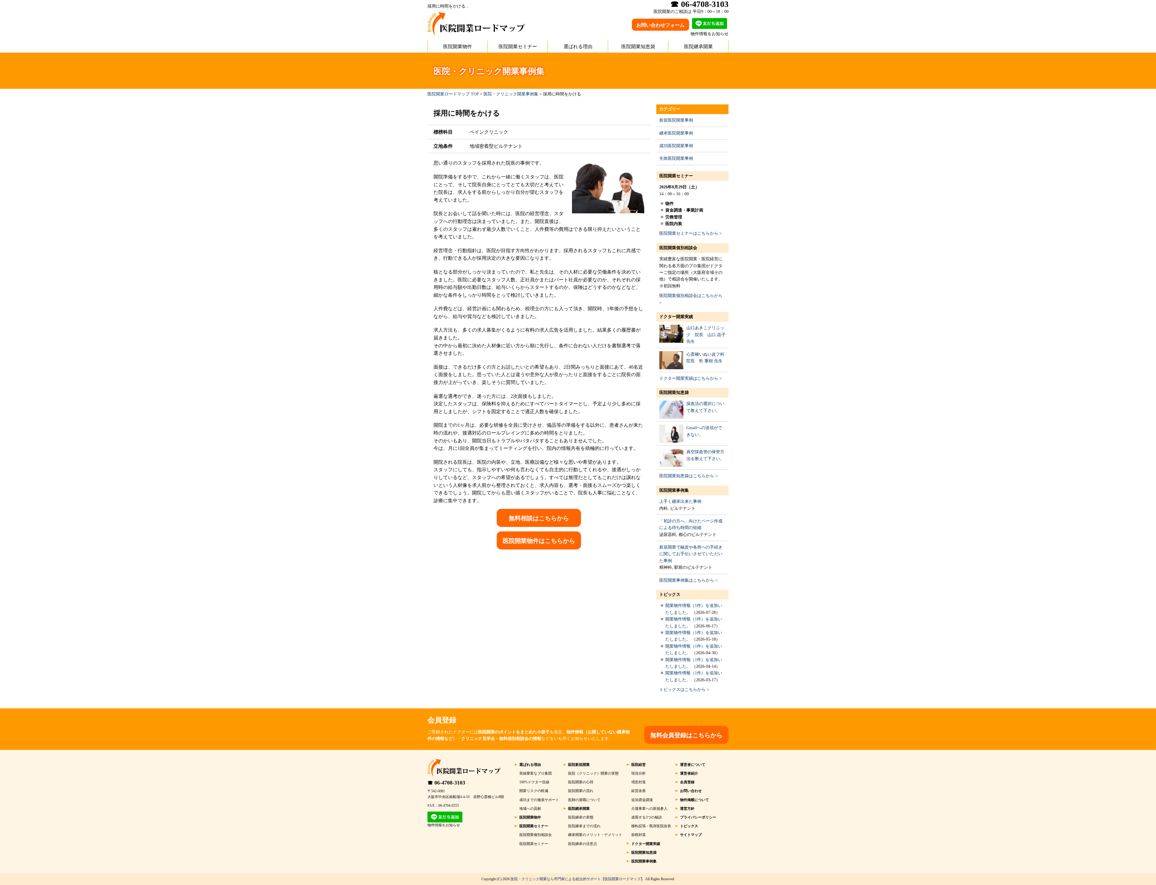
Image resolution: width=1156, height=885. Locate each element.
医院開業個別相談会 (678, 248)
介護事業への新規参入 (649, 808)
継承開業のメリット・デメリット (595, 835)
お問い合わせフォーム (660, 25)
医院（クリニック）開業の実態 (593, 773)
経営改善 (638, 791)
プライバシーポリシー (698, 817)
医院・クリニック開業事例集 (510, 94)
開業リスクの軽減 (533, 791)
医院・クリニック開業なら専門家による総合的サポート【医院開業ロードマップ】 (577, 879)
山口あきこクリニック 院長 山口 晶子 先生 (706, 335)
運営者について (692, 765)
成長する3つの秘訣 (646, 817)
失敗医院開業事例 (676, 158)
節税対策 (638, 835)
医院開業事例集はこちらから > (688, 580)
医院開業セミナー (518, 46)
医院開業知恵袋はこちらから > (688, 476)
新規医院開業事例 (676, 120)
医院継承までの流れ (584, 826)
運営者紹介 (689, 773)
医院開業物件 (457, 46)
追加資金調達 (642, 800)
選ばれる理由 (578, 46)
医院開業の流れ (580, 791)
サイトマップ (691, 835)
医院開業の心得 (580, 782)
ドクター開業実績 (676, 316)
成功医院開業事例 (676, 146)
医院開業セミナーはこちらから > (690, 233)
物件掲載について (694, 800)
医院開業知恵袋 (638, 46)
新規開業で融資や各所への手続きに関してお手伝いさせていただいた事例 (690, 554)
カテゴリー (669, 109)
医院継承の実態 (580, 817)
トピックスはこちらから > (684, 689)
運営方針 (687, 808)
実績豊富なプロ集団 (535, 773)
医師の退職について (584, 800)
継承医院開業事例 (676, 133)
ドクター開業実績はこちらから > (690, 378)
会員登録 (687, 782)
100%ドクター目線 (534, 782)
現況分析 (638, 773)
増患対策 (638, 782)
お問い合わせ (691, 791)
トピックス (669, 594)
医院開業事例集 (674, 490)
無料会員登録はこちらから (686, 735)
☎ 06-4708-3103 (446, 783)
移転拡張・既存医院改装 (651, 826)
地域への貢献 (530, 808)
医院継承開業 (698, 46)
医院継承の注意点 (582, 844)
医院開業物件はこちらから (539, 540)
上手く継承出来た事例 (680, 501)
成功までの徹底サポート (539, 800)
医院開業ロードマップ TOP (453, 94)
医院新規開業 (579, 765)
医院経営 (638, 765)
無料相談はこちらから (539, 518)
